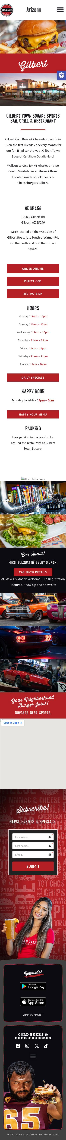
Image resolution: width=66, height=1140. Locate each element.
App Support (33, 1014)
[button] (61, 75)
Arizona (33, 10)
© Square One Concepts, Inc (42, 1134)
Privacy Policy (15, 1134)
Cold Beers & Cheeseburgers (33, 1036)
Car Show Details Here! (38, 156)
